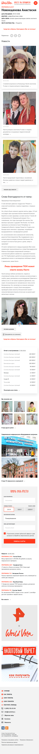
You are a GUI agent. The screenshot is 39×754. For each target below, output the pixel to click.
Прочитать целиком (9, 329)
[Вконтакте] (11, 35)
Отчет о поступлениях (15, 351)
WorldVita (7, 2)
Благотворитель (8, 496)
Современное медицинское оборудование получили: (19, 434)
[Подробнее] (19, 560)
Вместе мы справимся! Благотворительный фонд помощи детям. (24, 3)
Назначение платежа (9, 514)
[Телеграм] (19, 35)
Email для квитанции (9, 524)
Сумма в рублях (8, 506)
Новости (8, 554)
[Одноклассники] (15, 35)
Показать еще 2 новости (10, 189)
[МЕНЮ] (35, 3)
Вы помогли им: (7, 399)
